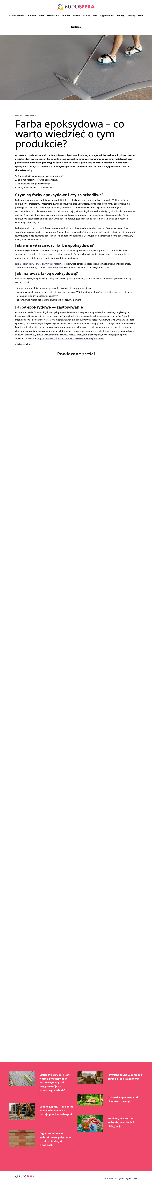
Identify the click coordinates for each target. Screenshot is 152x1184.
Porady (131, 15)
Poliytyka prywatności (126, 1178)
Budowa (31, 15)
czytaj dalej (25, 464)
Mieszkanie (53, 15)
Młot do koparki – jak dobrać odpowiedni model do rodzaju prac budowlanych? (56, 1110)
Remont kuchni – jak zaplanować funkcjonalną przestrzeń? (66, 789)
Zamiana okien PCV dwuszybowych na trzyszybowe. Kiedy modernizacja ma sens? (65, 1019)
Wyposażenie (107, 15)
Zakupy (120, 15)
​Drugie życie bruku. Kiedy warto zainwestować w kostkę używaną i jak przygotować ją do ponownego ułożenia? (54, 1082)
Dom (41, 15)
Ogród (76, 15)
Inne (140, 15)
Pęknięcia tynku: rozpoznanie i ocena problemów (58, 444)
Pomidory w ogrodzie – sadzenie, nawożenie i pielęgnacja (121, 1122)
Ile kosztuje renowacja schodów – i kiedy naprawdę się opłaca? (69, 903)
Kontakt (109, 1178)
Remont (66, 15)
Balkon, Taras (90, 15)
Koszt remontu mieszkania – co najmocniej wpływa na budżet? (69, 675)
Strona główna (16, 15)
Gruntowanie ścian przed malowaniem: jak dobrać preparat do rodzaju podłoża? (75, 560)
